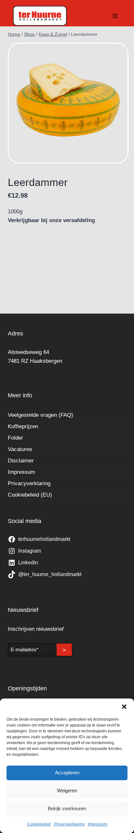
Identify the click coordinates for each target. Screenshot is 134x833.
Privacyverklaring (69, 824)
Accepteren (67, 772)
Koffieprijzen (23, 426)
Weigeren (67, 790)
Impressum (97, 824)
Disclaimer (21, 461)
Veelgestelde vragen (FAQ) (40, 415)
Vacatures (20, 449)
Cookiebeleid (39, 824)
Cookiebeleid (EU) (30, 495)
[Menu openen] (115, 16)
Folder (15, 438)
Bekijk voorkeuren (67, 808)
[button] (124, 706)
